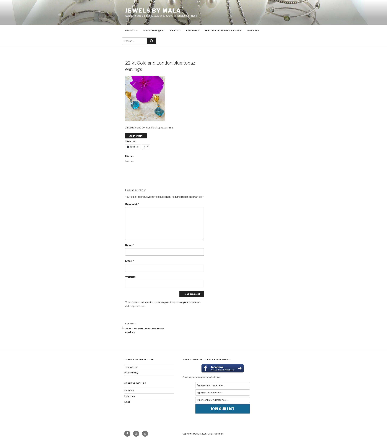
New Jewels (253, 30)
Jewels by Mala (153, 10)
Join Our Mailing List (153, 30)
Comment (132, 204)
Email (129, 260)
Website (130, 276)
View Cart (175, 30)
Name (129, 245)
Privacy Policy (131, 372)
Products (130, 30)
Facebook (129, 390)
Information (192, 30)
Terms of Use (131, 367)
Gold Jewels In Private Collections (223, 30)
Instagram (129, 396)
